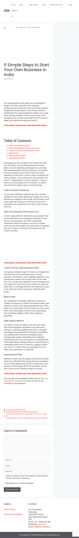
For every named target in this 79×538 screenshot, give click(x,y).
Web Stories (33, 5)
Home (13, 5)
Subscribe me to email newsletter (20, 483)
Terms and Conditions (13, 514)
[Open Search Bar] (12, 16)
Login (70, 5)
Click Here (42, 524)
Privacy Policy (9, 509)
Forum (44, 5)
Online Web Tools (56, 5)
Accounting (10, 410)
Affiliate (17, 410)
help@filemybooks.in (42, 527)
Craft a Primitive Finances (19, 145)
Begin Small (13, 153)
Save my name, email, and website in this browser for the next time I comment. (27, 477)
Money (23, 410)
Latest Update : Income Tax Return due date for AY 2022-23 (26, 418)
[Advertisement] (27, 88)
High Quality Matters (17, 155)
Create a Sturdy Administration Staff (24, 150)
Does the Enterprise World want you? (24, 148)
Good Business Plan (17, 158)
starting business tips (30, 412)
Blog (21, 5)
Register (14, 11)
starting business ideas (14, 412)
